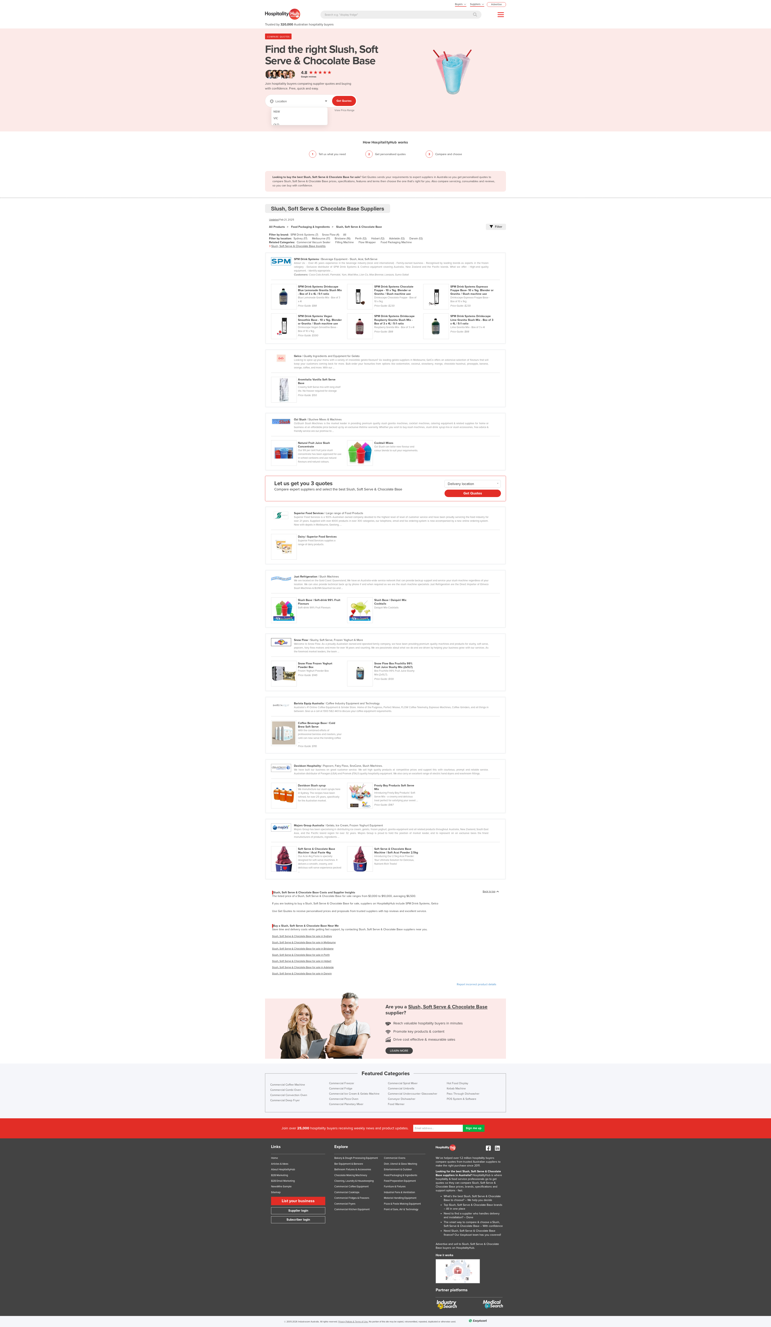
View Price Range (344, 110)
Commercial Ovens (394, 1158)
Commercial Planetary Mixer (346, 1104)
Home (274, 1158)
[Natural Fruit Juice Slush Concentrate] (309, 438)
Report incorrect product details (476, 984)
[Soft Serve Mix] (385, 780)
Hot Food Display (457, 1083)
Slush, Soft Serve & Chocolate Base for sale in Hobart (301, 961)
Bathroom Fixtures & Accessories (352, 1169)
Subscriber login (298, 1220)
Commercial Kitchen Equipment (352, 1209)
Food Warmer (396, 1104)
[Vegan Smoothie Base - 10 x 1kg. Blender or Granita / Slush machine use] (309, 311)
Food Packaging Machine (396, 242)
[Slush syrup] (309, 780)
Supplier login (298, 1211)
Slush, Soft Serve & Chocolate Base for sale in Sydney (302, 936)
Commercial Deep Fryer (285, 1100)
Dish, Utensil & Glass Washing (400, 1163)
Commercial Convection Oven (288, 1095)
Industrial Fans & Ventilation (399, 1192)
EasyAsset (466, 1234)
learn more (399, 1050)
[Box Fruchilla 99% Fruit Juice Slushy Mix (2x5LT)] (385, 658)
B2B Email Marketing (283, 1181)
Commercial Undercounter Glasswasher (412, 1093)
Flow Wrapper (367, 242)
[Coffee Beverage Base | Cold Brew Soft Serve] (309, 718)
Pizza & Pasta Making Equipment (402, 1203)
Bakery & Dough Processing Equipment (356, 1158)
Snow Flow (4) (330, 234)
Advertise (496, 4)
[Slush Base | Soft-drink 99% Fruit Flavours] (309, 595)
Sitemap (275, 1192)
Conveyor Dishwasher (401, 1099)
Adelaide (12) (397, 238)
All (344, 234)
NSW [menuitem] (276, 111)
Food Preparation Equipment (400, 1181)
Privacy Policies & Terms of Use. (353, 1321)
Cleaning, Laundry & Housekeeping (354, 1181)
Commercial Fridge (340, 1088)
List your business (298, 1201)
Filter (498, 227)
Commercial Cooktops (346, 1192)
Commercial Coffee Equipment (351, 1186)
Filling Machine (344, 242)
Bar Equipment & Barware (348, 1163)
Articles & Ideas (279, 1163)
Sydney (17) (300, 238)
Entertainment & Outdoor (398, 1169)
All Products (277, 227)
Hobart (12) (377, 238)
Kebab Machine (456, 1088)
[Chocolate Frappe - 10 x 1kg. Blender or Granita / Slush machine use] (385, 281)
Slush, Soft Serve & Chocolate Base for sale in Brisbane (302, 948)
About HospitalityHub (283, 1169)
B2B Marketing (279, 1175)
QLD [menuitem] (276, 124)
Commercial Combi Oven (285, 1090)
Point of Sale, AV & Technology (401, 1209)
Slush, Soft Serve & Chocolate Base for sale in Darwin (302, 973)
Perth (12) (360, 238)
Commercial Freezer (341, 1083)
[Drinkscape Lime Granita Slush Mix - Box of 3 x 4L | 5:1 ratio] (461, 311)
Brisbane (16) (342, 238)
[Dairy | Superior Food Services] (309, 531)
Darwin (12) (416, 238)
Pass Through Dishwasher (463, 1093)
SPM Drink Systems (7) (304, 234)
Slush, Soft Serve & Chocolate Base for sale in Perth (301, 955)
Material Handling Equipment (400, 1198)
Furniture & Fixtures (395, 1186)
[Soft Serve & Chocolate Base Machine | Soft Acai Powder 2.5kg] (385, 844)
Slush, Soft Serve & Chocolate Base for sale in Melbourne (304, 942)
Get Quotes (344, 101)
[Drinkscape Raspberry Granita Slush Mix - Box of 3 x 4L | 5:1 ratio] (385, 311)
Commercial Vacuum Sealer (313, 242)
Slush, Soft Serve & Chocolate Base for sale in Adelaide (303, 967)
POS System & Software (461, 1099)
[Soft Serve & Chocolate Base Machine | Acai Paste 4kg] (309, 844)
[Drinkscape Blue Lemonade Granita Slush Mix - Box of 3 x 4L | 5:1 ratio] (309, 281)
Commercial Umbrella (401, 1088)
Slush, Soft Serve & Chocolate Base (359, 227)
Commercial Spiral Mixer (403, 1083)
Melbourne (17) (321, 238)
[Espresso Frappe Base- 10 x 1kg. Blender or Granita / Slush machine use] (461, 281)
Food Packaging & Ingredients (310, 227)
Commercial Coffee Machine (287, 1084)
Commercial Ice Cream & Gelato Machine (354, 1093)
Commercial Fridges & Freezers (351, 1198)
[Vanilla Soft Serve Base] (309, 374)
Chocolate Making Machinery (350, 1175)
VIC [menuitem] (275, 118)
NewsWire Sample (281, 1186)
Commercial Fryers (344, 1203)
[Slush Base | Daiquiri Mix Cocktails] (385, 595)
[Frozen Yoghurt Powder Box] (309, 658)
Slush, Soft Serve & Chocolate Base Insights (298, 246)
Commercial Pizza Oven (343, 1099)
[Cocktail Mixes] (385, 438)
